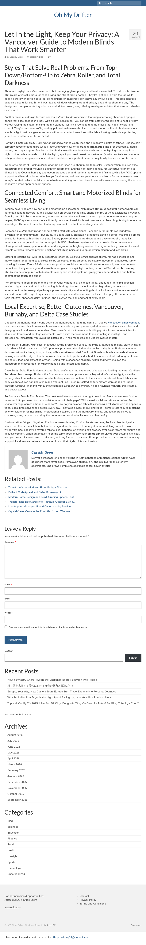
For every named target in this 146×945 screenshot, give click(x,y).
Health (11, 850)
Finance (12, 838)
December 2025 (17, 782)
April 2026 (13, 758)
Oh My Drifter (73, 14)
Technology (14, 867)
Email (8, 599)
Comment (10, 542)
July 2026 (13, 740)
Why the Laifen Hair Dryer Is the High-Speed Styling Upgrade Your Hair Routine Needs (59, 697)
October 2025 (15, 793)
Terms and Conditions (93, 903)
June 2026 (13, 746)
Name (8, 584)
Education (13, 832)
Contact (84, 895)
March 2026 (14, 764)
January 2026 (15, 776)
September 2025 (17, 799)
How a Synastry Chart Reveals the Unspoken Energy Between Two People (52, 679)
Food (10, 844)
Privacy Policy (88, 899)
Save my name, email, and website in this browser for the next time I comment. (48, 627)
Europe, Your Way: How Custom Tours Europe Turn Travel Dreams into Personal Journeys (61, 691)
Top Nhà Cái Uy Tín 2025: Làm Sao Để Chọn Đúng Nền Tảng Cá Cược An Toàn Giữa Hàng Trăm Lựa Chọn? (73, 703)
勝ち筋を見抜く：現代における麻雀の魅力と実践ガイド (40, 685)
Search (9, 650)
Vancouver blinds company (124, 322)
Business (12, 826)
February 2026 (16, 770)
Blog (41, 57)
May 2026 (13, 752)
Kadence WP (50, 925)
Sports (11, 862)
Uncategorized (16, 873)
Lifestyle (12, 856)
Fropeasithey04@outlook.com (71, 937)
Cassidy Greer (16, 57)
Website (9, 613)
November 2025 (17, 787)
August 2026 (15, 734)
